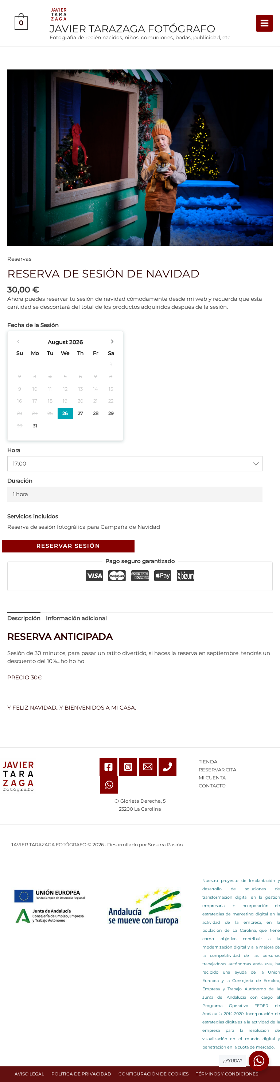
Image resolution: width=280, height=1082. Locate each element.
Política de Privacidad (81, 1074)
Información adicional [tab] (76, 618)
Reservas (19, 259)
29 (111, 413)
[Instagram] (128, 767)
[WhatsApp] (109, 785)
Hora (13, 450)
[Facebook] (108, 767)
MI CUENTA (212, 777)
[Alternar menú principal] (264, 23)
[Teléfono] (167, 767)
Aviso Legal (29, 1074)
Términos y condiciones (227, 1074)
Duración (19, 481)
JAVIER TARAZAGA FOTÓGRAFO (132, 29)
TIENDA (208, 761)
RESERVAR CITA (217, 769)
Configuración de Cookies (153, 1074)
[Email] (148, 767)
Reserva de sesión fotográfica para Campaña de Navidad (83, 526)
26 (65, 413)
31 (35, 425)
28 (95, 413)
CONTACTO (212, 785)
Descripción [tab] (23, 618)
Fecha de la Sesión (33, 325)
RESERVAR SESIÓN (68, 546)
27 (80, 413)
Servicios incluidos (32, 516)
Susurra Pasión (165, 844)
